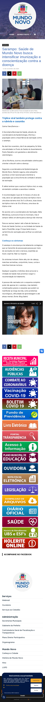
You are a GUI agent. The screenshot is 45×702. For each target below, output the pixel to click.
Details (22, 696)
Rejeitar (36, 685)
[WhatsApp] (19, 73)
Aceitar (36, 690)
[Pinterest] (14, 73)
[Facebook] (4, 73)
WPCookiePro (23, 699)
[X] (9, 73)
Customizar (36, 680)
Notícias (5, 45)
